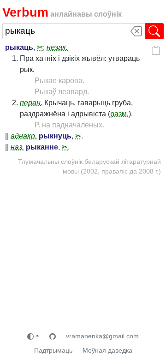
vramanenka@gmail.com (102, 336)
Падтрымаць (53, 350)
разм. (119, 114)
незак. (57, 47)
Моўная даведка (107, 350)
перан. (31, 103)
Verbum (25, 12)
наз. (17, 147)
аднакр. (24, 136)
